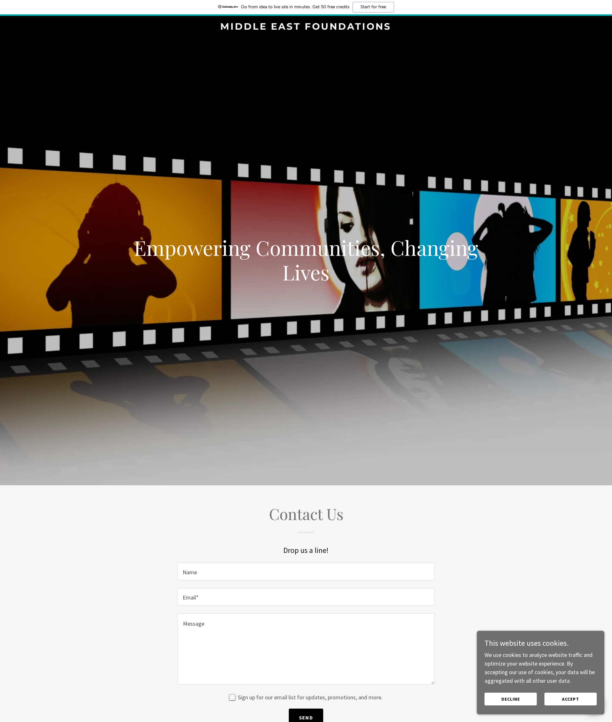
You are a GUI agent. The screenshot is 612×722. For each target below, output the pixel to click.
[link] (306, 27)
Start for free (373, 7)
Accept (570, 699)
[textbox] (306, 571)
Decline (510, 699)
